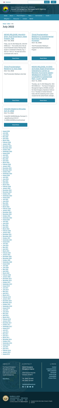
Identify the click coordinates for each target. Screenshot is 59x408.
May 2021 (5, 247)
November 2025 (7, 148)
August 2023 (6, 197)
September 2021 (7, 240)
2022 (8, 23)
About (11, 15)
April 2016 (5, 348)
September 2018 (7, 306)
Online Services (24, 398)
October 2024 (6, 171)
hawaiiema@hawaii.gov (28, 384)
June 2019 (6, 289)
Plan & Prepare (21, 15)
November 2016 (7, 339)
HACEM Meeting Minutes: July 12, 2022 (15, 110)
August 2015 (6, 354)
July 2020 (5, 265)
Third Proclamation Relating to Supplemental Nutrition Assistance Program (42, 37)
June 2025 (6, 157)
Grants (47, 15)
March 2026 (6, 140)
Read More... (6, 378)
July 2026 (5, 133)
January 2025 (6, 166)
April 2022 (5, 227)
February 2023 (7, 208)
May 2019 (5, 291)
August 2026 (6, 131)
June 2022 (6, 223)
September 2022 (7, 218)
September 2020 (7, 262)
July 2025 (5, 155)
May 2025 (5, 159)
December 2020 (7, 256)
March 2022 (6, 229)
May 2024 (5, 181)
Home (5, 15)
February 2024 (7, 186)
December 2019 (7, 278)
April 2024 (5, 183)
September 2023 (7, 195)
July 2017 (5, 330)
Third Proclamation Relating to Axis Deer (13, 68)
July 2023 (5, 199)
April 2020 (5, 271)
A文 (53, 2)
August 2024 (6, 175)
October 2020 (6, 260)
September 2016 (7, 343)
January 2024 (6, 188)
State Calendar (20, 399)
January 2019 (6, 299)
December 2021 (7, 234)
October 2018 (6, 304)
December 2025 (7, 146)
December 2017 (7, 322)
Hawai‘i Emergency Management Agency (28, 9)
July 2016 (5, 346)
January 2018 (6, 321)
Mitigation (7, 18)
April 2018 (5, 315)
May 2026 (5, 136)
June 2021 (6, 245)
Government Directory (14, 398)
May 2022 (5, 225)
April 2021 (5, 249)
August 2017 (6, 328)
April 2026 (5, 138)
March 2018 (6, 317)
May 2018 (5, 313)
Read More (15, 58)
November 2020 (7, 258)
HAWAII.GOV (15, 396)
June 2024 (6, 179)
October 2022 (6, 216)
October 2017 (6, 324)
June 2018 (6, 311)
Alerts (26, 399)
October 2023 (6, 194)
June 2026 (6, 135)
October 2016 (6, 341)
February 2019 (7, 297)
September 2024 (7, 173)
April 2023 (5, 205)
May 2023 (5, 203)
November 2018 (7, 302)
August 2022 (6, 219)
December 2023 (7, 190)
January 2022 (6, 232)
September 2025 (7, 151)
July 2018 (5, 310)
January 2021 (6, 254)
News (30, 15)
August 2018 (6, 308)
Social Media (12, 399)
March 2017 (6, 337)
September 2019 (7, 284)
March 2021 (6, 251)
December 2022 (7, 212)
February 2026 (7, 142)
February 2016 (7, 350)
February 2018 (7, 319)
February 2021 (7, 253)
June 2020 (6, 267)
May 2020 (5, 269)
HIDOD (31, 18)
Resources (16, 18)
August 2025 (6, 153)
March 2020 (6, 273)
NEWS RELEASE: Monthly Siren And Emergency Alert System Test (15, 36)
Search (47, 2)
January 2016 (6, 352)
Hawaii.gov (8, 2)
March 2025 (6, 162)
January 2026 (6, 144)
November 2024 (7, 170)
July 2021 (5, 243)
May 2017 (5, 334)
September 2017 (7, 326)
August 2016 (6, 345)
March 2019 (6, 295)
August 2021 (6, 241)
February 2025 (7, 164)
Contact (25, 18)
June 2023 (6, 201)
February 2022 (7, 230)
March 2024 (6, 184)
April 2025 (5, 160)
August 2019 (6, 286)
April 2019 (5, 293)
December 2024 (7, 168)
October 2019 (6, 282)
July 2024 (5, 177)
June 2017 (6, 332)
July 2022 (5, 221)
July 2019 (5, 288)
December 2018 (7, 300)
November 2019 (7, 280)
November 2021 (7, 236)
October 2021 (6, 238)
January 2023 (6, 210)
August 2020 (6, 264)
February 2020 (7, 275)
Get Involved (38, 15)
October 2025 (6, 149)
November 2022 (7, 214)
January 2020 (6, 276)
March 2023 (6, 206)
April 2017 (5, 335)
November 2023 (7, 192)
